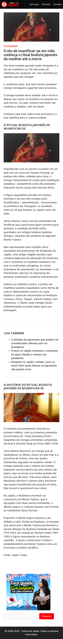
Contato (57, 4)
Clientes (46, 4)
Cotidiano (11, 46)
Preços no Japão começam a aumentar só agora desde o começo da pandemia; (34, 354)
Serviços (34, 4)
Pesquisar (46, 616)
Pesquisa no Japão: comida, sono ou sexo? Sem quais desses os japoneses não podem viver (34, 365)
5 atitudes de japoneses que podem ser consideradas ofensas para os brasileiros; (35, 343)
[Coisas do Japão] (10, 4)
